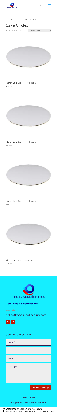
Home (8, 20)
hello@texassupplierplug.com (26, 315)
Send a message (41, 387)
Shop (32, 398)
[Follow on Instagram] (13, 322)
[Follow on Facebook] (8, 322)
